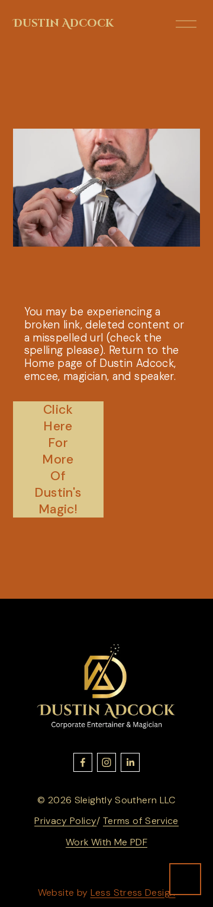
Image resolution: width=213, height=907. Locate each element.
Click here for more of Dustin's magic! (57, 459)
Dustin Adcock (63, 23)
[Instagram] (106, 762)
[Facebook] (82, 762)
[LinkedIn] (130, 762)
